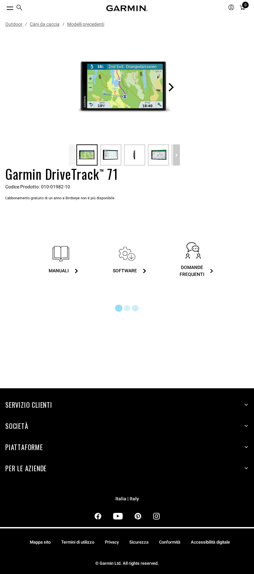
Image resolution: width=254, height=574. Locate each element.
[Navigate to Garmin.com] (127, 8)
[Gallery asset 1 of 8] (124, 87)
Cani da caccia (45, 24)
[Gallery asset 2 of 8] (110, 155)
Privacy (112, 542)
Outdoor (13, 24)
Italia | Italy (127, 499)
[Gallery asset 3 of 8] (134, 155)
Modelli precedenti (85, 24)
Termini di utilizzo (77, 542)
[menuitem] (19, 8)
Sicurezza (138, 542)
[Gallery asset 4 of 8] (158, 155)
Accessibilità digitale (210, 542)
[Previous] (72, 155)
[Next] (171, 87)
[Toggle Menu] (4, 6)
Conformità (169, 542)
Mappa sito (40, 542)
